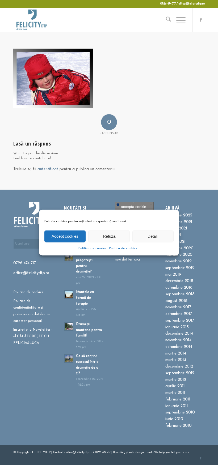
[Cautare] (166, 20)
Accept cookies (65, 236)
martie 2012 (175, 380)
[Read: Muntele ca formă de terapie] (69, 294)
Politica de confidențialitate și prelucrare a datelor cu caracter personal (31, 310)
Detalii (153, 236)
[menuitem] (166, 20)
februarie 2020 (178, 255)
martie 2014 (175, 354)
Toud (148, 452)
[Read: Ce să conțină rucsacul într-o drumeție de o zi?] (69, 358)
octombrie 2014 (178, 347)
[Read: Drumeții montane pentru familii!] (69, 326)
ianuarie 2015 (177, 327)
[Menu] (178, 20)
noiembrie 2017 (178, 307)
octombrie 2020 (179, 248)
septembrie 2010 (180, 413)
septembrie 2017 (179, 321)
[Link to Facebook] (201, 20)
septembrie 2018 (180, 294)
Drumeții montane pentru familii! (89, 329)
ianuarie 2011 (176, 406)
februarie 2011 (177, 400)
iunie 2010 (174, 419)
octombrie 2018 (178, 288)
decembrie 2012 (179, 367)
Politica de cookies (92, 248)
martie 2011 (175, 393)
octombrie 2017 (178, 314)
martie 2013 (175, 360)
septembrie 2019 (180, 268)
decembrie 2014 (179, 334)
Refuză (109, 236)
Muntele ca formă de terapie (85, 297)
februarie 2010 (178, 426)
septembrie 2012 (179, 373)
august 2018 (176, 301)
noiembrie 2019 (178, 261)
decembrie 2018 (179, 281)
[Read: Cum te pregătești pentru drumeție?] (69, 257)
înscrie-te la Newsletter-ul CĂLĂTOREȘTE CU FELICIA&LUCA (32, 336)
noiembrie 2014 (178, 340)
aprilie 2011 (175, 386)
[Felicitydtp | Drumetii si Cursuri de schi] (31, 20)
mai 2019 (173, 275)
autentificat (47, 169)
